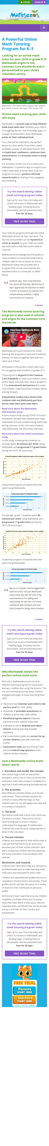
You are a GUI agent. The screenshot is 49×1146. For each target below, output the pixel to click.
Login (26, 2)
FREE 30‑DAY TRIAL (24, 221)
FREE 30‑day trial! (35, 108)
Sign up (39, 2)
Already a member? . (24, 1005)
